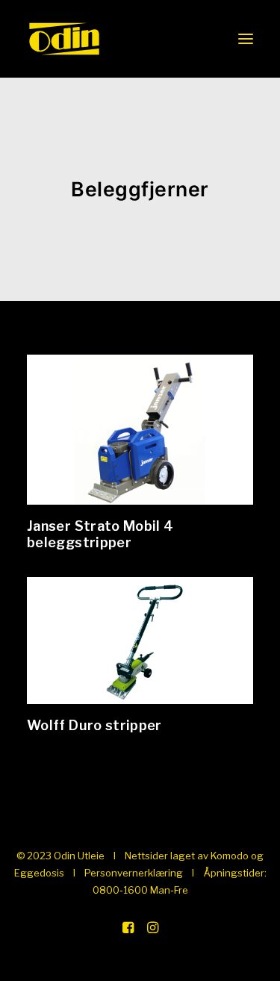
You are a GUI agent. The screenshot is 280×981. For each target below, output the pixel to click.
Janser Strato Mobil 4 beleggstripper (100, 534)
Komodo (230, 856)
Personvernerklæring (133, 873)
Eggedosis (39, 873)
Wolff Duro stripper (94, 725)
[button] (245, 39)
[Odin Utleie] (64, 38)
